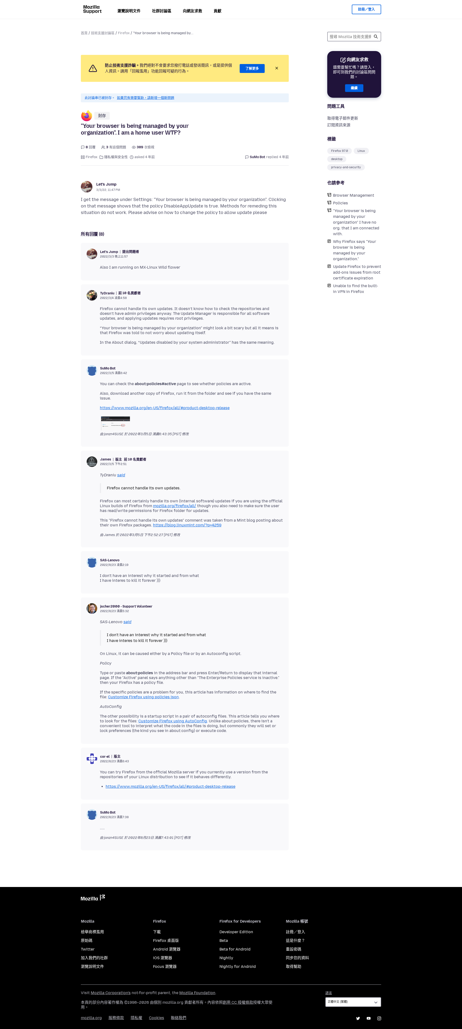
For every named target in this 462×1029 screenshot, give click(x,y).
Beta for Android (234, 949)
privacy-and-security (346, 167)
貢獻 (217, 11)
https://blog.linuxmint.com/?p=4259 (187, 525)
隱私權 (136, 1018)
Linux (361, 151)
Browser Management (353, 195)
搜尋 (376, 36)
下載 (157, 932)
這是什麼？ (295, 940)
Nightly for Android (237, 966)
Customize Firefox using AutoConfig (172, 721)
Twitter (88, 949)
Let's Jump (106, 184)
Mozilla (93, 898)
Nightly (226, 958)
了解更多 (252, 68)
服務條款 (116, 1018)
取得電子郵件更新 (342, 118)
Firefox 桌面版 (166, 940)
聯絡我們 (178, 1018)
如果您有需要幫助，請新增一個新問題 (145, 98)
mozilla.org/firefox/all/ (174, 506)
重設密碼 (293, 949)
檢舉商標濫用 (92, 932)
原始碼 (86, 940)
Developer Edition (236, 932)
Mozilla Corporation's (111, 992)
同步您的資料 (297, 958)
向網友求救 (192, 11)
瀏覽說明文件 (129, 11)
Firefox (124, 33)
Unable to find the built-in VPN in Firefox (355, 289)
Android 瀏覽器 (166, 949)
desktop (336, 159)
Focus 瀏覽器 (165, 966)
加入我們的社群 (94, 958)
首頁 (84, 33)
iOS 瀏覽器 (162, 958)
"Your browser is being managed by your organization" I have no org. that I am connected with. (356, 222)
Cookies (156, 1018)
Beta (223, 940)
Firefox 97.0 (339, 151)
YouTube (369, 1018)
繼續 (354, 88)
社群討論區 (161, 11)
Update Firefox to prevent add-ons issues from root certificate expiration (357, 272)
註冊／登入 (366, 9)
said (121, 475)
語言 (328, 993)
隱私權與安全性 (116, 157)
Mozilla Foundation (197, 992)
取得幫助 (293, 966)
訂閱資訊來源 (338, 125)
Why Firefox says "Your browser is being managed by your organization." (354, 250)
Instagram (379, 1018)
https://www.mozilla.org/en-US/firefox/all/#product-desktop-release (165, 408)
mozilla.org (91, 1018)
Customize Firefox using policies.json (143, 697)
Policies (340, 203)
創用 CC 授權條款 (238, 1002)
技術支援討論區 (103, 33)
